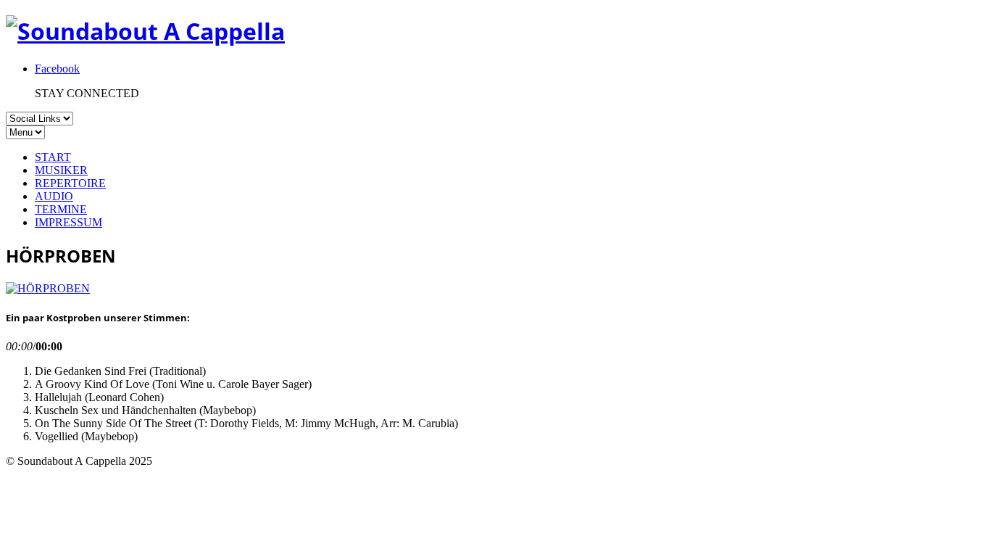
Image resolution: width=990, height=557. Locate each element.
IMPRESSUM (68, 222)
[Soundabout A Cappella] (145, 30)
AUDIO (54, 196)
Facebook (57, 68)
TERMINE (61, 209)
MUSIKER (61, 170)
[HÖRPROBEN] (48, 288)
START (53, 157)
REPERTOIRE (70, 183)
